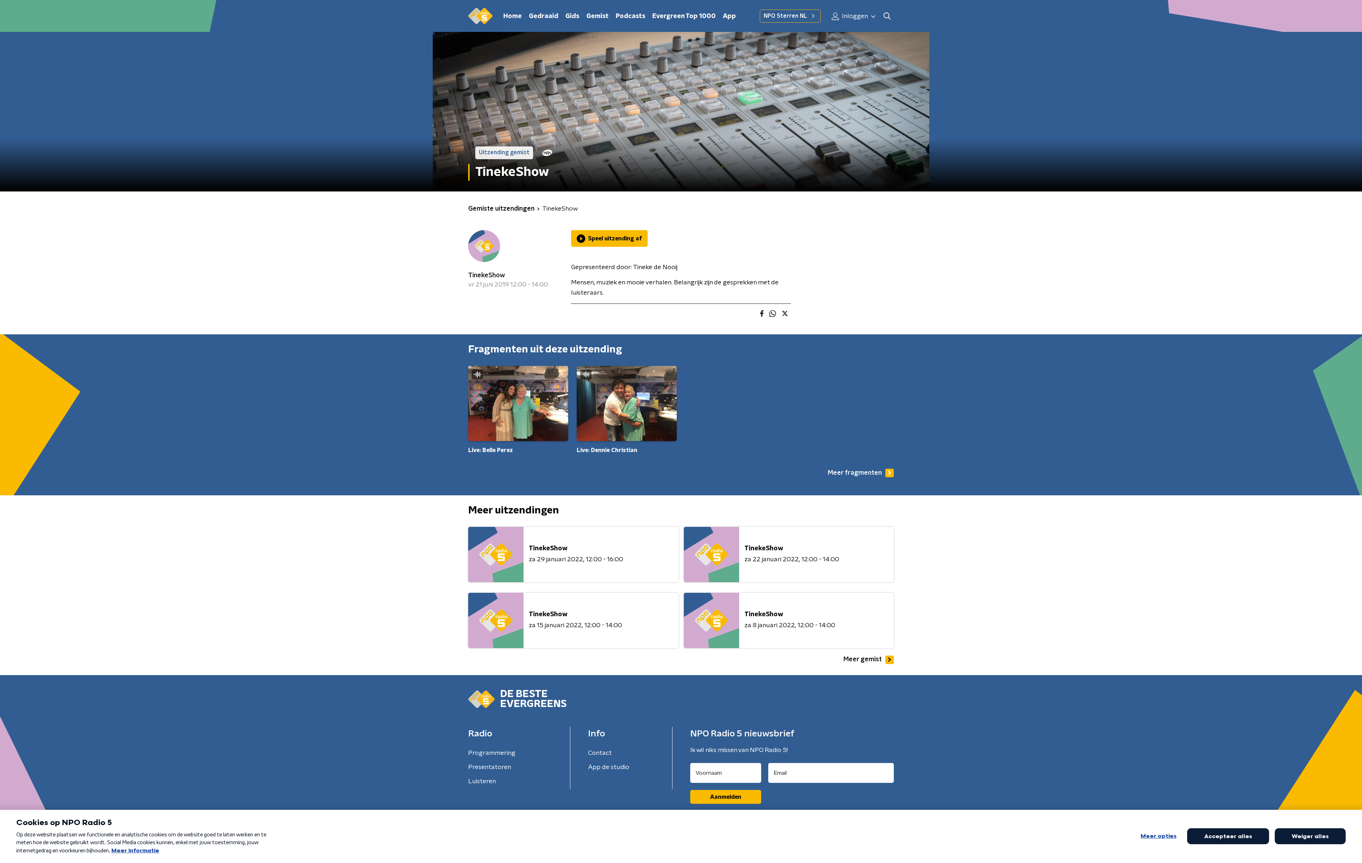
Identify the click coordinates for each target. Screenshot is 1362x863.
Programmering (491, 753)
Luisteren (482, 781)
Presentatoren (489, 767)
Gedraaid (543, 16)
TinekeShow (486, 275)
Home (512, 16)
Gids (572, 16)
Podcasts (630, 16)
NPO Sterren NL (785, 16)
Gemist (597, 16)
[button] (887, 16)
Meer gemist (862, 659)
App (729, 16)
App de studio (608, 767)
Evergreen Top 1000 (684, 16)
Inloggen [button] (854, 16)
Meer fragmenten (855, 473)
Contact (600, 753)
